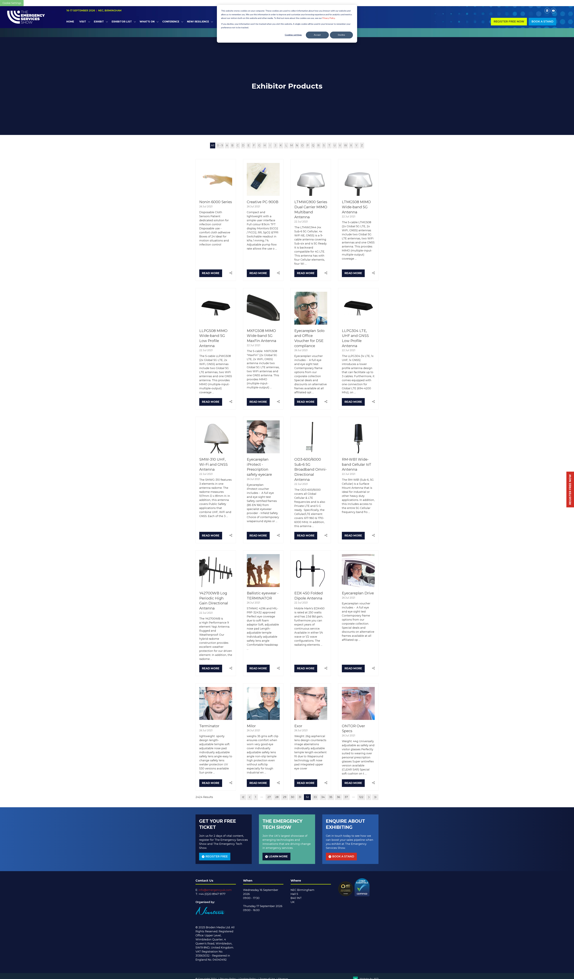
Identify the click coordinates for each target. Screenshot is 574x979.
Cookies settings (293, 35)
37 (346, 797)
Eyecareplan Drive (358, 593)
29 (284, 797)
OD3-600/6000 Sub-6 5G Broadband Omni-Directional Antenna (310, 469)
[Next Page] (368, 797)
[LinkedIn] (547, 10)
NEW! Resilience (198, 21)
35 (330, 797)
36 (338, 797)
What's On (147, 21)
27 (269, 797)
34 (323, 797)
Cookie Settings (12, 3)
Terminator (209, 726)
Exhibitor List (122, 21)
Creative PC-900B (262, 202)
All (212, 145)
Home (70, 21)
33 (315, 797)
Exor (298, 726)
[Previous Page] (249, 797)
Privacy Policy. (328, 18)
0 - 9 (220, 145)
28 (276, 797)
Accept (317, 35)
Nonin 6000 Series (215, 202)
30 (292, 797)
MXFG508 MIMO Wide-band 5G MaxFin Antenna (261, 336)
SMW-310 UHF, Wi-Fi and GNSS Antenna (213, 464)
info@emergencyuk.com (215, 890)
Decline (341, 35)
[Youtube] (553, 10)
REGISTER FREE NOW (570, 489)
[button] (509, 21)
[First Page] (243, 797)
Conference (170, 21)
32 (307, 797)
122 (361, 797)
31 (300, 797)
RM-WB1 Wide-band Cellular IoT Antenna (356, 464)
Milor (251, 726)
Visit (82, 21)
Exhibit (99, 21)
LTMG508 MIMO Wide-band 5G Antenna (356, 207)
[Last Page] (375, 797)
